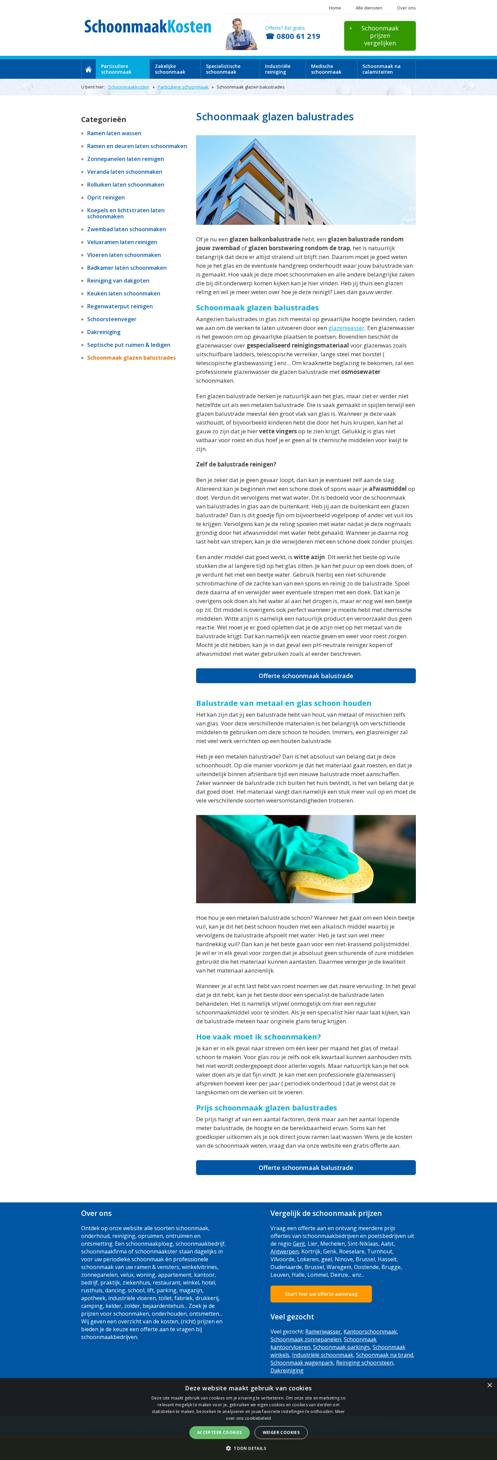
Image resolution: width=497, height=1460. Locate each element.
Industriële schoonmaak (322, 1355)
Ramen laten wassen (114, 133)
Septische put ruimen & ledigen (128, 345)
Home (335, 8)
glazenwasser (346, 328)
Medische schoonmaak (326, 69)
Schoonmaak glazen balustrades (131, 357)
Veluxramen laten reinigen (122, 242)
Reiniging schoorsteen (364, 1362)
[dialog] (248, 1419)
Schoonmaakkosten (128, 87)
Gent (299, 1243)
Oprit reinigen (106, 197)
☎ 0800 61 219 (292, 35)
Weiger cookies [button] (281, 1432)
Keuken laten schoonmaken (123, 293)
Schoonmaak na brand (384, 1355)
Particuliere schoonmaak (116, 69)
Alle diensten (369, 8)
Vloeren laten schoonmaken (124, 255)
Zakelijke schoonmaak (170, 69)
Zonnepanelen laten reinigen (125, 159)
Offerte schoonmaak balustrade (306, 676)
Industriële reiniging (277, 69)
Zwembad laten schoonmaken (126, 229)
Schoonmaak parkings (341, 1347)
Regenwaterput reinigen (120, 306)
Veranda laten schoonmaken (124, 171)
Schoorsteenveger (112, 319)
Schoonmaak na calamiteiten (381, 69)
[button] (248, 1448)
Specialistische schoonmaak (223, 69)
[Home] (88, 69)
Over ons (406, 8)
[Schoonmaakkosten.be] (149, 26)
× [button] (489, 1385)
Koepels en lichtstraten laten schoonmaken (126, 213)
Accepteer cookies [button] (219, 1432)
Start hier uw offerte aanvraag (321, 1294)
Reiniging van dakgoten (118, 280)
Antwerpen (284, 1251)
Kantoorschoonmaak (370, 1331)
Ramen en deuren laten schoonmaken (137, 146)
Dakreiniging (103, 332)
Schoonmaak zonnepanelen (305, 1339)
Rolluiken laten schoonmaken (125, 184)
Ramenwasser (323, 1331)
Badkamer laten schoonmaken (127, 267)
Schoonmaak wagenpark (301, 1362)
